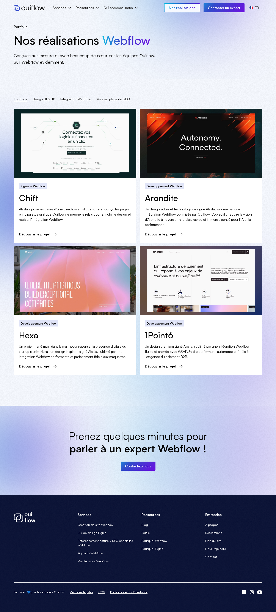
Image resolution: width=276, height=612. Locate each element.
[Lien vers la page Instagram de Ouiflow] (251, 592)
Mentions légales (81, 592)
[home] (29, 7)
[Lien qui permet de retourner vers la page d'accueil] (42, 517)
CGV (101, 592)
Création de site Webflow (95, 525)
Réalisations (213, 533)
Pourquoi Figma (152, 548)
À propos (211, 525)
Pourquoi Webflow (154, 541)
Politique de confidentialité (128, 592)
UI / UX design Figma (92, 533)
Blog (144, 525)
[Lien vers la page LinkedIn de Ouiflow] (244, 592)
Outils (145, 533)
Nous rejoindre (215, 548)
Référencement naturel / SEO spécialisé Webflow (105, 543)
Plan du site (213, 541)
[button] (61, 7)
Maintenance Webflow (93, 561)
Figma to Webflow (90, 553)
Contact (211, 556)
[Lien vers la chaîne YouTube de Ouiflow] (259, 592)
